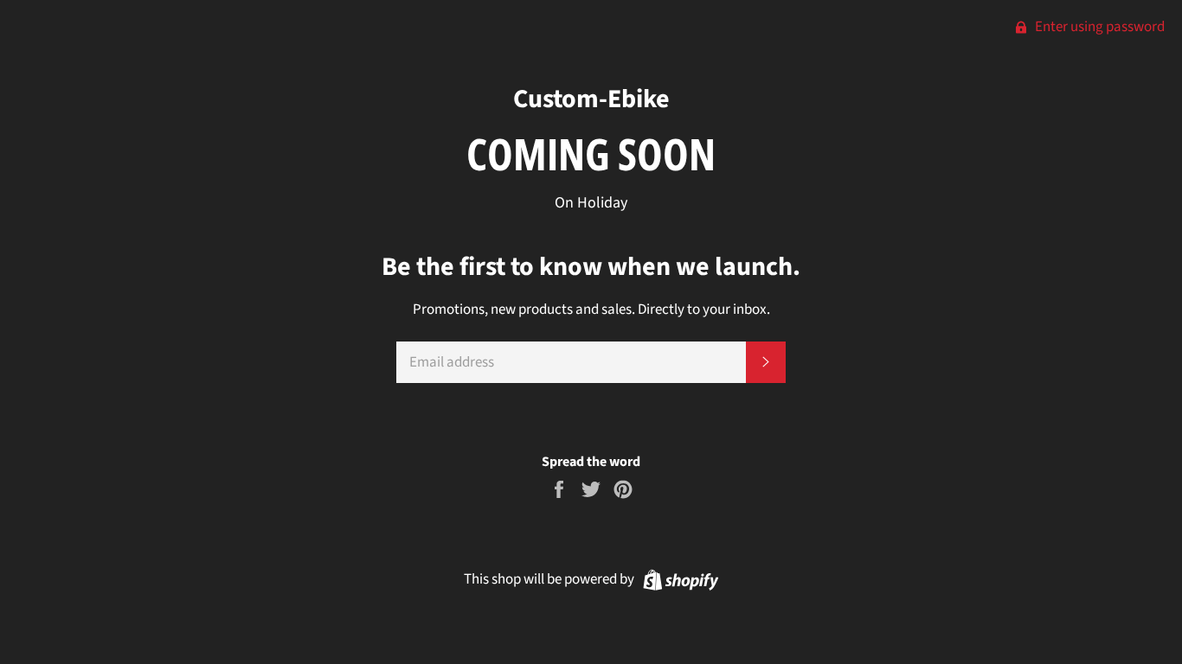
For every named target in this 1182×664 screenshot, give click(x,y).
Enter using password (1098, 26)
